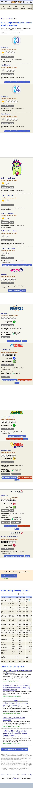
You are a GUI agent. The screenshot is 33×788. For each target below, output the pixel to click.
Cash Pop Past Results (8, 265)
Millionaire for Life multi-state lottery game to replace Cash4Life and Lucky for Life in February (16, 687)
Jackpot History (6, 337)
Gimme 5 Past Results (14, 290)
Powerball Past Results (10, 526)
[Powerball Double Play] (16, 534)
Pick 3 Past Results (9, 82)
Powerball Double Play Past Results (14, 556)
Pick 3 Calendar (20, 82)
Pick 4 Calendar (20, 131)
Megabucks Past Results (14, 341)
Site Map (30, 774)
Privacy (9, 774)
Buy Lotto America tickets (25, 380)
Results (9, 8)
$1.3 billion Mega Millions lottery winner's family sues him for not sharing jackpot (15, 733)
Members (23, 8)
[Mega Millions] (16, 447)
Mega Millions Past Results (9, 477)
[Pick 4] (16, 93)
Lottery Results (9, 18)
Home (2, 18)
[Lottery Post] (16, 2)
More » (28, 82)
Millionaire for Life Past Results (17, 436)
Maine (3, 33)
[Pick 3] (16, 44)
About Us (3, 774)
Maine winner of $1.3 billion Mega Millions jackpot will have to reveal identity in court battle (15, 703)
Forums (3, 8)
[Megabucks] (16, 310)
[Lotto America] (16, 347)
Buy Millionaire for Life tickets (14, 439)
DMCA (13, 774)
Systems (29, 8)
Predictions (16, 8)
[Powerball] (16, 493)
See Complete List (10, 576)
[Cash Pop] (16, 175)
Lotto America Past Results (9, 380)
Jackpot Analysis (16, 474)
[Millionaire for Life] (16, 414)
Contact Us (23, 774)
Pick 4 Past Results (9, 131)
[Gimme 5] (16, 271)
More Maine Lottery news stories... (15, 749)
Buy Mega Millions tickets (25, 477)
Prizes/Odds (5, 56)
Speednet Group (17, 778)
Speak (11, 56)
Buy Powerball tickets (24, 526)
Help (18, 774)
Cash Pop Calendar (21, 265)
